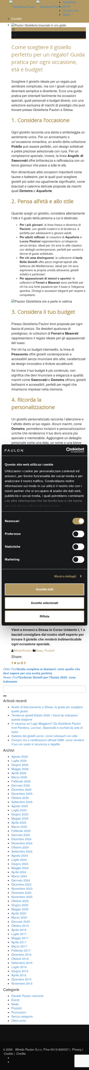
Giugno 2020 (19, 905)
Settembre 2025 (21, 802)
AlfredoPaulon (22, 650)
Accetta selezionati (44, 603)
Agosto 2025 (19, 806)
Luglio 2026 (19, 761)
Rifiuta (44, 616)
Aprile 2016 (18, 975)
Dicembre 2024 (21, 839)
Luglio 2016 (19, 967)
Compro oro (70, 10)
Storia (66, 6)
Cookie (8, 1053)
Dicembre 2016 (21, 954)
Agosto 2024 (19, 855)
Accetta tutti (44, 589)
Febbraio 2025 (21, 831)
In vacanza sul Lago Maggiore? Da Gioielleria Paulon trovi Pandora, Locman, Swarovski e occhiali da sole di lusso (47, 727)
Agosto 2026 (19, 756)
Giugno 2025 (19, 814)
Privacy (77, 1049)
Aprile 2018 (18, 930)
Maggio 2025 (20, 818)
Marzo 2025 (19, 827)
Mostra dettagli (65, 576)
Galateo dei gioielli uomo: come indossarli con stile (44, 736)
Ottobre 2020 (20, 901)
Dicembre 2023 (21, 884)
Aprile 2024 (18, 872)
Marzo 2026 (19, 777)
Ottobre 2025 (20, 798)
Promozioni (18, 1012)
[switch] (78, 534)
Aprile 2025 (18, 822)
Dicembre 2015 (21, 979)
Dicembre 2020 (21, 893)
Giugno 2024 (19, 864)
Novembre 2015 (21, 983)
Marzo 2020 (19, 917)
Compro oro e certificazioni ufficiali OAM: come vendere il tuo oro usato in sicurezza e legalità (47, 742)
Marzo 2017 (19, 946)
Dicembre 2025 (21, 789)
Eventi (15, 1000)
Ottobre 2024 (20, 847)
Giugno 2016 (19, 971)
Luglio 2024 (19, 860)
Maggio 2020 (20, 909)
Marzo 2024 (19, 876)
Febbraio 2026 (21, 781)
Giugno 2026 (19, 765)
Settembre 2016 (21, 963)
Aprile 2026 (18, 773)
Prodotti (49, 650)
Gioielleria (69, 2)
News (66, 14)
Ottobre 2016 (20, 959)
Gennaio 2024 (20, 880)
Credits (21, 1053)
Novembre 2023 (21, 888)
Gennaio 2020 (20, 921)
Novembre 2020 (21, 897)
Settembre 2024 (21, 851)
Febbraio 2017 (21, 950)
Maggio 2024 (20, 868)
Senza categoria (22, 1016)
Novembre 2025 (21, 794)
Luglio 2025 (19, 810)
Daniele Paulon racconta (27, 996)
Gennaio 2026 (20, 785)
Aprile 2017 (18, 942)
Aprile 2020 (18, 913)
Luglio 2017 (19, 934)
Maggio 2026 (20, 769)
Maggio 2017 (20, 938)
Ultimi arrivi (18, 1020)
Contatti (16, 19)
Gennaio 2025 (20, 835)
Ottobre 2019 (20, 926)
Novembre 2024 (21, 843)
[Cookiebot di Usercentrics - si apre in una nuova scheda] (66, 450)
